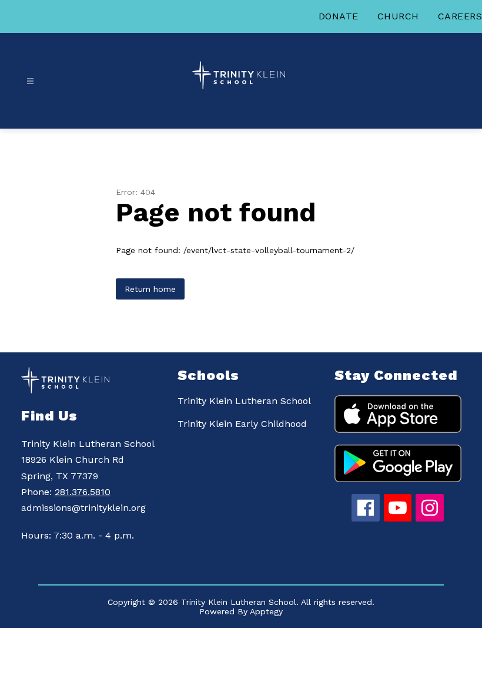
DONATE (339, 16)
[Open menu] (30, 81)
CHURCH (398, 16)
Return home (150, 289)
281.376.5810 (83, 491)
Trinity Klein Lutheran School (244, 400)
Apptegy (266, 611)
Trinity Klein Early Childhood (242, 423)
